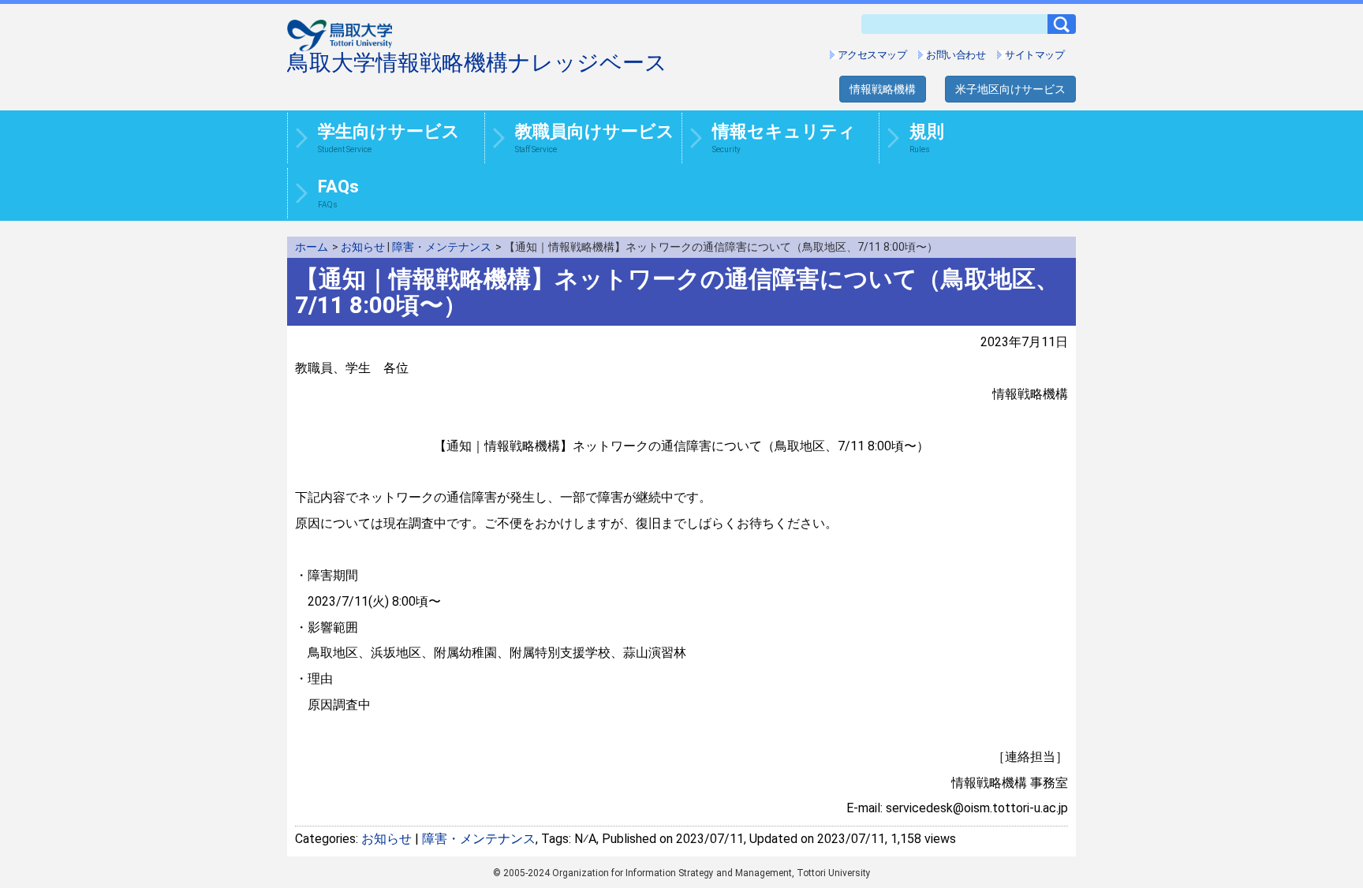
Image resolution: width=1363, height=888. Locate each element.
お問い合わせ (955, 55)
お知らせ (363, 247)
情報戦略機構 (883, 89)
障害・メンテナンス (441, 247)
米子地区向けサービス (1010, 89)
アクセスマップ (872, 55)
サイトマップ (1034, 55)
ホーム (311, 247)
